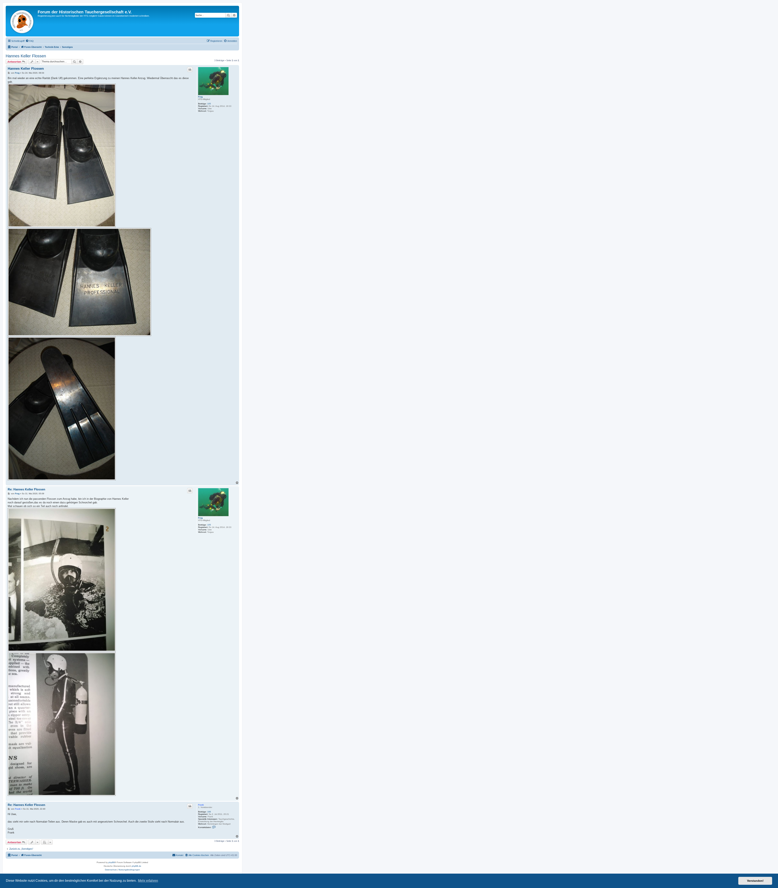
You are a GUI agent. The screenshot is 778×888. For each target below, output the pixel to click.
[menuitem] (30, 41)
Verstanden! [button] (755, 880)
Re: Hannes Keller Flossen (26, 489)
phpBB (111, 862)
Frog (200, 97)
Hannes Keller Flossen (26, 56)
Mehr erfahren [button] (148, 880)
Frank (201, 805)
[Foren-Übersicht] (22, 21)
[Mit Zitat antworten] (189, 69)
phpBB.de (136, 866)
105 (209, 104)
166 (209, 812)
